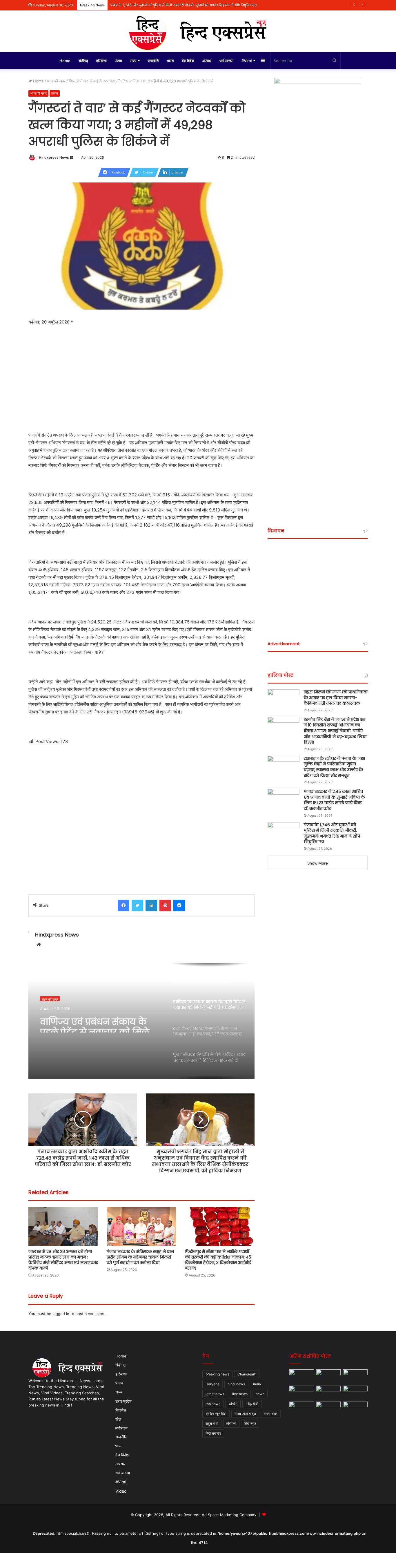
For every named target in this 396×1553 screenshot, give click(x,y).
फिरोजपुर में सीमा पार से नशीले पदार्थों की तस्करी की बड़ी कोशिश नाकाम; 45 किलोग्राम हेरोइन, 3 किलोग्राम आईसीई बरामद (218, 1260)
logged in (60, 1313)
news (260, 1394)
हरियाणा (101, 60)
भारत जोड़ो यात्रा (245, 1413)
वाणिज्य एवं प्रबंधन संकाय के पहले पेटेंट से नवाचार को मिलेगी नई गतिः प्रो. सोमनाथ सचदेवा (99, 1022)
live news (240, 1394)
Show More (317, 863)
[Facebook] (123, 905)
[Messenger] (179, 905)
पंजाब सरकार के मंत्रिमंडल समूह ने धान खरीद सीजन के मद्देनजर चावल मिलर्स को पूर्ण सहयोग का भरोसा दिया (140, 1257)
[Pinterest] (165, 905)
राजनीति (153, 60)
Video (121, 1491)
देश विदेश (188, 60)
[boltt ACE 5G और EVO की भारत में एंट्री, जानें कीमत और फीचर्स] (328, 1408)
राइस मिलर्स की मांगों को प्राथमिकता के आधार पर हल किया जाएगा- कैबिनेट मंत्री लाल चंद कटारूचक (335, 697)
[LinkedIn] (151, 905)
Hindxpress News (54, 157)
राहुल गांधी (212, 1423)
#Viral (246, 60)
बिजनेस (120, 1410)
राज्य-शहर (270, 1413)
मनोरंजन (121, 1428)
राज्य (133, 60)
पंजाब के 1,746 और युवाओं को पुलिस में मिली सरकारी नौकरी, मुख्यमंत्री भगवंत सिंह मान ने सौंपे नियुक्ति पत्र (183, 5)
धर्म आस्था (226, 60)
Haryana (212, 1384)
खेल (118, 1419)
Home (64, 60)
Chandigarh (246, 1374)
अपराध (206, 60)
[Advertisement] (141, 388)
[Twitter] (137, 905)
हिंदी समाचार (213, 1433)
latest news (215, 1394)
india (257, 1384)
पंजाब (118, 60)
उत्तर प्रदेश (123, 1401)
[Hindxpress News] (198, 31)
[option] (141, 1021)
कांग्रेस (232, 1404)
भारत (170, 60)
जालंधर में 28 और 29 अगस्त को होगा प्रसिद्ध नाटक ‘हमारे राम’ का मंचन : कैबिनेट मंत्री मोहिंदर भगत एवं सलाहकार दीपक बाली (63, 1260)
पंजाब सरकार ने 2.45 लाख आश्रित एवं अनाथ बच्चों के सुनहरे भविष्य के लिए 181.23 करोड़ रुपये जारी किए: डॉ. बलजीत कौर (334, 800)
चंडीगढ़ (83, 60)
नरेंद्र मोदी (252, 1404)
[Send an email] (71, 157)
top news (213, 1404)
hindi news (236, 1384)
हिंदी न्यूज (250, 1423)
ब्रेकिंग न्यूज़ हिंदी (216, 1413)
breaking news (217, 1374)
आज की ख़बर (56, 81)
